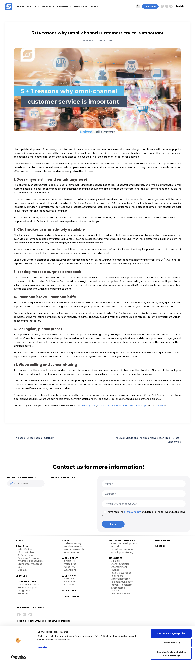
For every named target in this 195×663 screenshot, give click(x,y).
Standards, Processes (30, 564)
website (101, 405)
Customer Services (28, 584)
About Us (31, 6)
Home (20, 6)
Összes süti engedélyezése (171, 633)
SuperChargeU (71, 596)
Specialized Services (121, 540)
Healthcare (117, 575)
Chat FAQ (69, 567)
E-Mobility (116, 561)
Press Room (80, 6)
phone (92, 405)
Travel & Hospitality (121, 584)
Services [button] (46, 6)
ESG (20, 567)
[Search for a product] (138, 6)
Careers (94, 6)
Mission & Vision (26, 552)
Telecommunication (122, 581)
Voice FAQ (70, 564)
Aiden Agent (70, 558)
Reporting (23, 593)
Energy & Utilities (120, 564)
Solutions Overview (28, 558)
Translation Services (122, 549)
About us (22, 546)
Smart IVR (69, 561)
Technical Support (28, 587)
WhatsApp (140, 405)
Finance (115, 570)
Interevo (69, 578)
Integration (24, 590)
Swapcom (70, 581)
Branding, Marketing (122, 552)
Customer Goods (120, 593)
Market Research (74, 549)
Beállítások (43, 647)
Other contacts (62, 477)
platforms (127, 405)
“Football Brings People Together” (35, 438)
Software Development (124, 543)
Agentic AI (70, 570)
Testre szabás (170, 642)
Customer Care (26, 581)
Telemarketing (72, 543)
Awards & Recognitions (31, 561)
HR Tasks (116, 546)
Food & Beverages (121, 573)
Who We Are (25, 549)
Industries (62, 6)
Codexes (23, 570)
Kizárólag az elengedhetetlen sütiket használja (171, 654)
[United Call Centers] (8, 6)
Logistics (115, 590)
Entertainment (119, 567)
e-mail (84, 405)
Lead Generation (73, 546)
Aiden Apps (69, 575)
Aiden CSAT (69, 590)
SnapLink (69, 584)
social (110, 405)
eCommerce (71, 552)
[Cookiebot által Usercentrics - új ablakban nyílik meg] (18, 657)
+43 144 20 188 (21, 483)
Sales (65, 540)
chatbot (160, 405)
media (117, 405)
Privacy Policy (132, 512)
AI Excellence (25, 555)
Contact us (150, 6)
